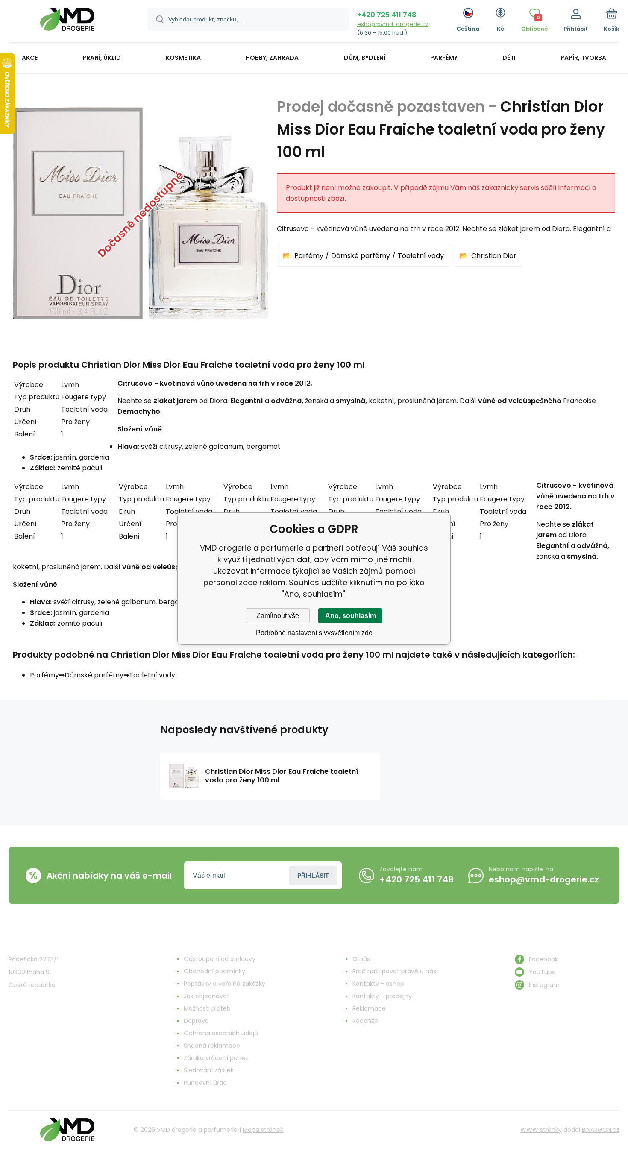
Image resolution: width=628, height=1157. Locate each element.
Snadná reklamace (212, 1045)
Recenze (365, 1020)
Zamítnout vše (277, 615)
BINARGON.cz (600, 1129)
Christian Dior (493, 256)
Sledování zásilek (209, 1070)
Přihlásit (313, 875)
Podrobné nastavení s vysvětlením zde (314, 632)
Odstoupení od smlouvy (219, 959)
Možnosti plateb (207, 1008)
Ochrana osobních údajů (221, 1033)
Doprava (196, 1020)
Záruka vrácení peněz (216, 1058)
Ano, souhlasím (350, 615)
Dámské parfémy (360, 256)
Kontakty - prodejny (382, 996)
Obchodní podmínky (214, 971)
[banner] (67, 22)
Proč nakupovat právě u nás (394, 971)
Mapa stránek (263, 1129)
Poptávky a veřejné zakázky (224, 983)
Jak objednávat (206, 996)
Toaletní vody (421, 256)
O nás (361, 959)
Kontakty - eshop (378, 983)
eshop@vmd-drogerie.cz (392, 24)
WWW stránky (541, 1129)
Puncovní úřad (205, 1082)
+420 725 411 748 (386, 15)
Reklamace (369, 1008)
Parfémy (308, 256)
